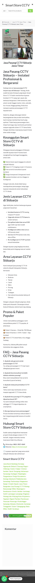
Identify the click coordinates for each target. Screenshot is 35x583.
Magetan (26, 494)
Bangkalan (6, 486)
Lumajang (19, 494)
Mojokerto (26, 496)
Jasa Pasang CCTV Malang (20, 486)
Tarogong (17, 471)
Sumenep (27, 504)
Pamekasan (24, 499)
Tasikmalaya (15, 481)
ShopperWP (30, 580)
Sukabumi (12, 479)
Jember (19, 491)
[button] (4, 579)
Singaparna (23, 481)
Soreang (21, 464)
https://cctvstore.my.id (19, 447)
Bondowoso (7, 491)
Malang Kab (7, 496)
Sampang (6, 504)
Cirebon (23, 469)
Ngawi (12, 499)
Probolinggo (22, 501)
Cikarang (20, 466)
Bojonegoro (21, 489)
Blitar (14, 489)
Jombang (26, 491)
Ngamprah (6, 466)
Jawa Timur (23, 484)
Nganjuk (6, 499)
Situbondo (19, 504)
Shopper (18, 580)
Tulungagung (21, 506)
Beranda (6, 22)
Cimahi (10, 484)
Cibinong (6, 469)
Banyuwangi (7, 489)
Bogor (25, 466)
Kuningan (14, 474)
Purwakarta (21, 476)
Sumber (5, 471)
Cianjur (17, 469)
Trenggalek (7, 506)
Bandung (14, 464)
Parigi (15, 476)
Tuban (14, 506)
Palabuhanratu (21, 479)
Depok (16, 484)
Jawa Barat (7, 464)
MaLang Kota (16, 496)
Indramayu (24, 471)
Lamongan (11, 494)
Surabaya (16, 509)
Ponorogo (13, 501)
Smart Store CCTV (18, 5)
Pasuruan (6, 501)
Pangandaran (7, 476)
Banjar (5, 484)
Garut (11, 471)
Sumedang (6, 481)
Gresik (14, 491)
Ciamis (12, 469)
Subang (5, 479)
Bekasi (13, 466)
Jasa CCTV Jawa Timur (19, 22)
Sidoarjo (13, 504)
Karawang (6, 474)
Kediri (5, 494)
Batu (27, 506)
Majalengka (22, 474)
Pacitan (17, 499)
